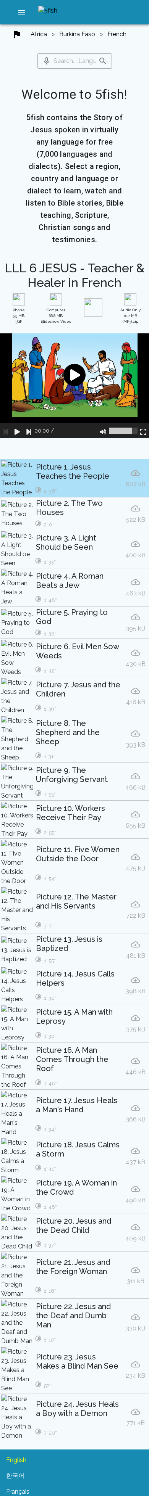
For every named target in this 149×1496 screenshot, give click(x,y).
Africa (39, 34)
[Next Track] (28, 430)
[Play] (17, 430)
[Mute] (103, 430)
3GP (19, 315)
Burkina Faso (77, 34)
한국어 (15, 1475)
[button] (21, 12)
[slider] (123, 431)
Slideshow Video (56, 315)
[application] (74, 385)
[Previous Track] (5, 430)
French (116, 34)
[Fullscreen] (143, 430)
